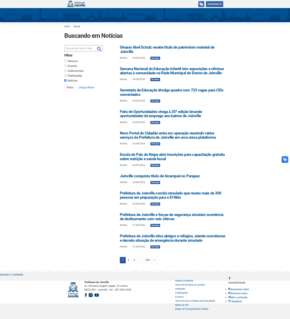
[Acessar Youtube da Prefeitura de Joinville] (96, 295)
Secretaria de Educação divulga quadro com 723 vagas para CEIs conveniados (172, 92)
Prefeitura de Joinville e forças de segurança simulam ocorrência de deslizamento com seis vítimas (171, 216)
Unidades (180, 288)
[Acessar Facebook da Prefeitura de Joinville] (85, 295)
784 (147, 260)
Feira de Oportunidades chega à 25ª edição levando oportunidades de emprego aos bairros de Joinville (161, 113)
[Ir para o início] (76, 3)
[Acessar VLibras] (201, 4)
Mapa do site (182, 305)
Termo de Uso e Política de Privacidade (195, 301)
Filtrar (69, 87)
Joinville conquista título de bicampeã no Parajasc (160, 176)
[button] (229, 278)
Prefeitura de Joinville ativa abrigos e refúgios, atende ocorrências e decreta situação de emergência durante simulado (172, 238)
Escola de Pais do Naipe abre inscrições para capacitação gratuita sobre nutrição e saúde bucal (172, 156)
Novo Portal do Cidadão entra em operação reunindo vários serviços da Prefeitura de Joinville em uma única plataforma (168, 135)
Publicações (75, 75)
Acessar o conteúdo (11, 274)
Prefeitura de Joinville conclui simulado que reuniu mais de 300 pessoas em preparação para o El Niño (170, 195)
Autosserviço (214, 4)
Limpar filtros (86, 87)
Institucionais (76, 70)
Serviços (73, 61)
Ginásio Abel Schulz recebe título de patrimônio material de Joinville (167, 49)
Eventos (72, 66)
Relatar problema (184, 280)
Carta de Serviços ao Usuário (190, 284)
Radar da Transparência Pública (191, 309)
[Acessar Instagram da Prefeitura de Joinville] (90, 295)
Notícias (72, 80)
